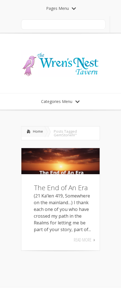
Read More (82, 240)
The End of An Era (61, 187)
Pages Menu (57, 8)
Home (38, 131)
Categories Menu (56, 101)
